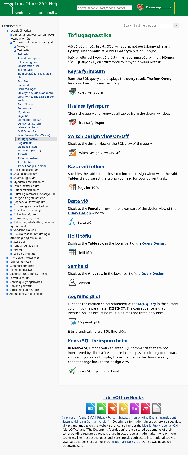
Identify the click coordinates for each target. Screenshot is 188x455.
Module (21, 12)
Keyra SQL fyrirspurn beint (98, 340)
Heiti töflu (79, 236)
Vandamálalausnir (24, 230)
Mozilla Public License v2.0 (160, 425)
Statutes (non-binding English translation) (147, 417)
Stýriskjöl (19, 241)
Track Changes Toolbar (32, 166)
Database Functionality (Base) (28, 273)
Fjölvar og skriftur (20, 286)
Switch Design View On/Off (98, 136)
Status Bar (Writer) (29, 150)
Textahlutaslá (26, 162)
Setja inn (23, 116)
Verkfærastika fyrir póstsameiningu (29, 125)
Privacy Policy (106, 417)
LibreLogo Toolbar (29, 119)
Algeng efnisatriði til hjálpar (26, 293)
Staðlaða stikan (27, 146)
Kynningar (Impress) (22, 265)
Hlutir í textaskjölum (26, 190)
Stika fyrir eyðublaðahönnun (36, 93)
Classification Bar (28, 66)
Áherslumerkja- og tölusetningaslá (29, 60)
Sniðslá (22, 100)
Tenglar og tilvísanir (25, 245)
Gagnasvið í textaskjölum (29, 202)
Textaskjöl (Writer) (20, 30)
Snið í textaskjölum (25, 173)
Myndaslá (24, 112)
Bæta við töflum (86, 166)
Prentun (18, 249)
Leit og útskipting (24, 253)
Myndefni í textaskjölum (28, 182)
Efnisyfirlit (11, 26)
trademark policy (123, 442)
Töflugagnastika (28, 139)
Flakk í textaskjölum (26, 169)
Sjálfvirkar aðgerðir (25, 214)
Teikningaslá (25, 69)
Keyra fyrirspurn (86, 71)
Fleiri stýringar (27, 89)
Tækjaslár (23, 50)
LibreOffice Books (123, 397)
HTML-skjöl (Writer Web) (25, 257)
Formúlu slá (25, 104)
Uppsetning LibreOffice (24, 289)
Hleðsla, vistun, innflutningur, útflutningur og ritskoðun (30, 236)
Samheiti (78, 266)
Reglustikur (25, 143)
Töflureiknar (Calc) (20, 261)
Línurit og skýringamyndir (25, 282)
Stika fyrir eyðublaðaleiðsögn (36, 96)
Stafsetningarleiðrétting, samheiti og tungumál (32, 224)
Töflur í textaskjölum (26, 186)
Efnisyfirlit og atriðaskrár (29, 198)
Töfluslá (22, 154)
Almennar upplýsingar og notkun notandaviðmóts (32, 36)
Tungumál (45, 12)
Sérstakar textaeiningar (28, 210)
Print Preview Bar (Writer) (34, 135)
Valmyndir (23, 46)
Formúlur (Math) (19, 278)
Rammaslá (24, 108)
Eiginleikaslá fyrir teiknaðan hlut (35, 75)
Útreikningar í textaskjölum (30, 206)
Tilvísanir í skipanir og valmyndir (34, 42)
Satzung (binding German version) (85, 421)
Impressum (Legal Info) (78, 417)
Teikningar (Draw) (20, 269)
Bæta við (78, 201)
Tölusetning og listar (26, 218)
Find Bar (23, 81)
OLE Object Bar (27, 131)
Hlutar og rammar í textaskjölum (34, 194)
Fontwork (24, 85)
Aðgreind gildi (84, 296)
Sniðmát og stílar (24, 178)
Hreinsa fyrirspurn (89, 106)
